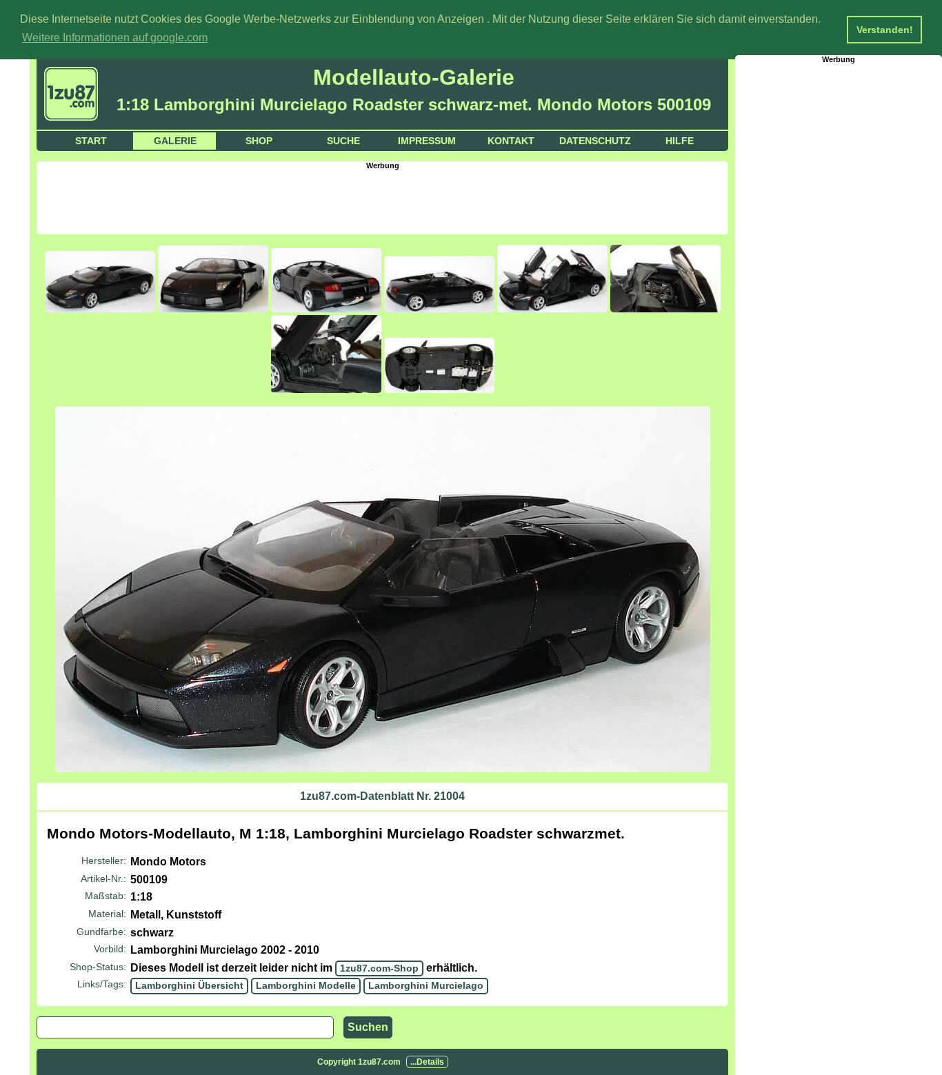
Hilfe (679, 140)
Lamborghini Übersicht (189, 985)
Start (91, 140)
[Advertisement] (383, 201)
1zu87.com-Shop (379, 968)
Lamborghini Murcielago (425, 985)
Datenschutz (595, 140)
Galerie (175, 140)
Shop (258, 140)
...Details (427, 1062)
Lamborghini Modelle (306, 985)
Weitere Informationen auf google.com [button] (115, 37)
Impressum (427, 140)
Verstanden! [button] (884, 29)
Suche (343, 140)
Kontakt (511, 140)
